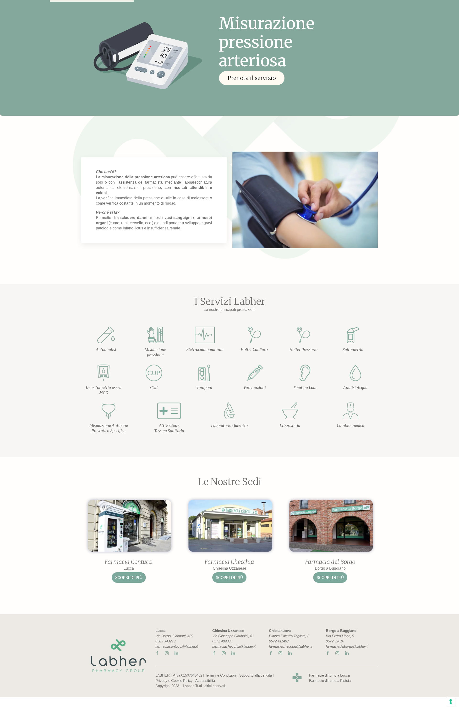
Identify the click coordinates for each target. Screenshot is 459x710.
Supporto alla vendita (255, 675)
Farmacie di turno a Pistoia (330, 680)
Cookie (176, 680)
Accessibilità (205, 680)
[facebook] (157, 653)
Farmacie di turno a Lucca (329, 675)
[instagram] (167, 653)
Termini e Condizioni (220, 675)
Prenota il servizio (252, 77)
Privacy (161, 680)
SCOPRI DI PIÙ (128, 577)
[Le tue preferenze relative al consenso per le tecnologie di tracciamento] (450, 701)
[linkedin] (176, 653)
